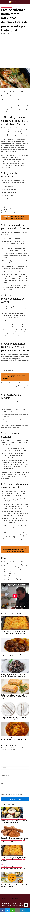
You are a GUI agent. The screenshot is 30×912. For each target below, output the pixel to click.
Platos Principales (6, 7)
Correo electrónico (7, 775)
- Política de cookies (13, 898)
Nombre (3, 768)
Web (2, 783)
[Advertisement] (15, 51)
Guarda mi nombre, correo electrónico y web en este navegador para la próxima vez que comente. (14, 794)
